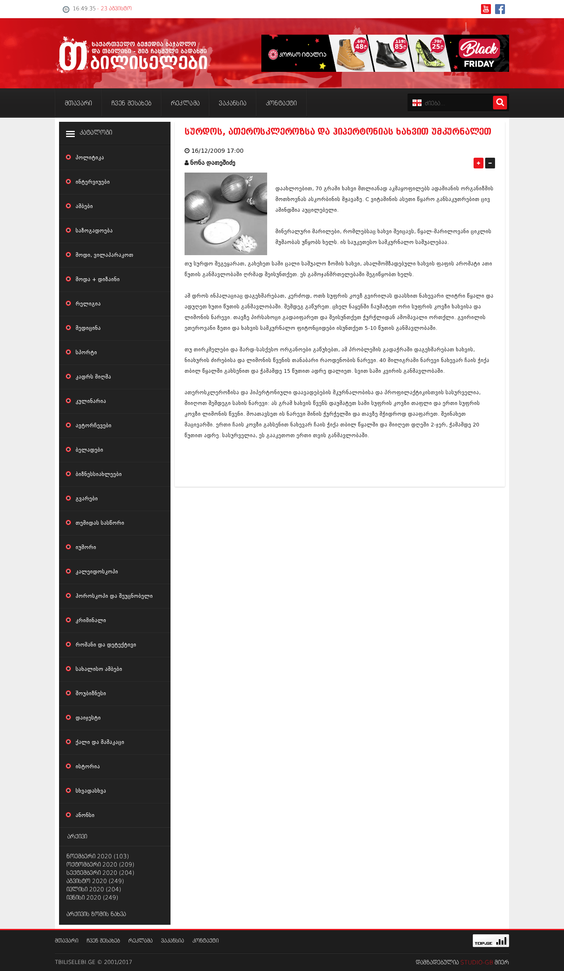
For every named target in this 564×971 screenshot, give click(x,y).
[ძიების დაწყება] (500, 102)
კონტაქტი (205, 941)
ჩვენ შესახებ (103, 941)
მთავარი (66, 941)
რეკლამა (140, 941)
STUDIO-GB (476, 963)
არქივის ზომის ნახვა (96, 914)
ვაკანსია (172, 941)
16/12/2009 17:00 (217, 150)
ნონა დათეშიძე (212, 162)
